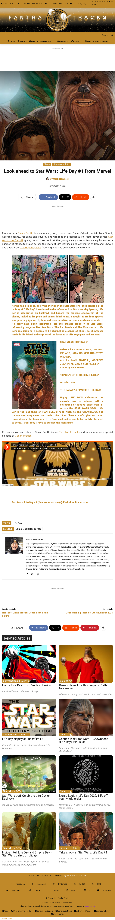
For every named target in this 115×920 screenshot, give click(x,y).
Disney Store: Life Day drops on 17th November (83, 686)
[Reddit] (100, 2)
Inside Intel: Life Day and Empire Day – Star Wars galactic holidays (27, 854)
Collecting (66, 681)
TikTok (37, 890)
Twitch (74, 890)
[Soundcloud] (104, 2)
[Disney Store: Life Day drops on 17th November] (86, 664)
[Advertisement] (57, 57)
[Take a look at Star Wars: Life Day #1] (86, 831)
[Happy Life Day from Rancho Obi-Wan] (29, 664)
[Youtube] (95, 5)
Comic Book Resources (28, 528)
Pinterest (62, 884)
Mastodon (7, 918)
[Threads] (38, 574)
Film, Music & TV (12, 791)
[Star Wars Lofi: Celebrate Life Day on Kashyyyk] (29, 774)
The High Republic (30, 247)
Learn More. (90, 906)
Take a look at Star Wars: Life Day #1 (83, 852)
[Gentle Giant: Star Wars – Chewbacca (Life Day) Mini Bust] (86, 717)
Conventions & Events (16, 681)
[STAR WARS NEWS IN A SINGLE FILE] (57, 20)
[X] (92, 5)
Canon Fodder (23, 435)
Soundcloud (16, 890)
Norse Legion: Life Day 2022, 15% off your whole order (83, 797)
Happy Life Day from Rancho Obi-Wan (27, 685)
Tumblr (56, 890)
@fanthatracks (75, 875)
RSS (99, 884)
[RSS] (102, 2)
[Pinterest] (97, 2)
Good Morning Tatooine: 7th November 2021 (89, 612)
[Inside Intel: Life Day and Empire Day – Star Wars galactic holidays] (29, 831)
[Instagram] (95, 2)
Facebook (20, 884)
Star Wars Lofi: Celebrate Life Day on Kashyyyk (26, 797)
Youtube (107, 890)
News (47, 164)
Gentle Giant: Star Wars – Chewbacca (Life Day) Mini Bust (83, 740)
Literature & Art (61, 164)
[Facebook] (92, 2)
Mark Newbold (61, 178)
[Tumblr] (109, 2)
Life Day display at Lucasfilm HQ (23, 739)
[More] (93, 197)
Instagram (41, 884)
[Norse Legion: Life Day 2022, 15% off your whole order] (86, 774)
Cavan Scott (25, 233)
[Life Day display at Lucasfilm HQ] (29, 717)
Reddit (82, 884)
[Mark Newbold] (48, 178)
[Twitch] (112, 2)
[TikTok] (107, 2)
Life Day (17, 523)
